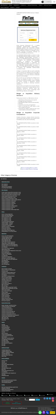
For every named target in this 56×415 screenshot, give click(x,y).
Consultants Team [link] (9, 398)
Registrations (16, 5)
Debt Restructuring (5, 318)
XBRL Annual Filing (5, 284)
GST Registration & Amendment (7, 339)
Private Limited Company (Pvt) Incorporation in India (11, 192)
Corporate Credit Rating (6, 390)
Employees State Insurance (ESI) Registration (10, 245)
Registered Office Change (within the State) (9, 288)
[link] (8, 399)
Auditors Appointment (6, 295)
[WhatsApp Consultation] (40, 412)
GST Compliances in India (6, 217)
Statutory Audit (4, 360)
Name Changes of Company (7, 268)
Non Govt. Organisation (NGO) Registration (9, 259)
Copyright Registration (6, 353)
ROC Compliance (5, 184)
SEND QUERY (52, 412)
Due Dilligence (4, 274)
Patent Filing (4, 356)
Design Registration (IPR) (6, 240)
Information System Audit (6, 368)
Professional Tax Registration (7, 256)
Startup (10, 5)
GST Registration (5, 255)
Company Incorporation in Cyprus (8, 204)
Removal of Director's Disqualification (8, 269)
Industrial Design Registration (7, 354)
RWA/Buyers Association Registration (8, 258)
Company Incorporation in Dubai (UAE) (9, 200)
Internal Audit (4, 363)
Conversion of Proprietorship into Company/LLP (10, 315)
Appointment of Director (6, 293)
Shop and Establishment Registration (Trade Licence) (11, 250)
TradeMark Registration (6, 350)
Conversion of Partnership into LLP (8, 312)
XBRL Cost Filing (4, 285)
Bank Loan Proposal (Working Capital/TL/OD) (10, 387)
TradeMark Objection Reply (7, 351)
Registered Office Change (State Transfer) (9, 287)
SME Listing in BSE (5, 317)
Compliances (23, 5)
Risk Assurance (4, 366)
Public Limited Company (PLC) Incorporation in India (11, 193)
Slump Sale (4, 320)
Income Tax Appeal (5, 330)
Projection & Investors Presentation (8, 226)
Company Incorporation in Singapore (8, 202)
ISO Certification (5, 246)
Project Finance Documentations (7, 389)
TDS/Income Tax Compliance (7, 186)
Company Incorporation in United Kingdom (9, 205)
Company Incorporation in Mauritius (8, 207)
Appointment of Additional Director (8, 276)
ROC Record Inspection (6, 300)
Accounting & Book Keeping (7, 187)
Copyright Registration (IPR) (7, 238)
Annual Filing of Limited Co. (7, 283)
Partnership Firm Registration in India (8, 197)
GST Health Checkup (5, 341)
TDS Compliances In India (6, 219)
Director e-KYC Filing (5, 297)
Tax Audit (3, 331)
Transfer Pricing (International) (7, 335)
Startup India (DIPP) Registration (7, 215)
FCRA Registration (5, 260)
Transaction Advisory (5, 328)
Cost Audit (3, 374)
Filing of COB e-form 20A (6, 298)
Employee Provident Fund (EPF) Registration (10, 244)
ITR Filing (3, 324)
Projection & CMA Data (6, 388)
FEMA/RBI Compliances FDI (6, 279)
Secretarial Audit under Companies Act (9, 373)
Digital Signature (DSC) (6, 249)
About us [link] (3, 398)
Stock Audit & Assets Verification (7, 364)
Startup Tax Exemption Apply (7, 216)
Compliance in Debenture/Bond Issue (8, 272)
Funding (17, 7)
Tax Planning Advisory (6, 327)
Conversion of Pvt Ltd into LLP (7, 310)
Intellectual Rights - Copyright (7, 224)
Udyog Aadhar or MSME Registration (8, 243)
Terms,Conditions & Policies (31, 412)
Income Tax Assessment (6, 329)
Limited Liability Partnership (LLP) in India (9, 196)
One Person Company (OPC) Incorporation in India (11, 194)
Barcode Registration (5, 251)
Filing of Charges (5, 292)
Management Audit (5, 375)
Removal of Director (5, 294)
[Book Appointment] (43, 412)
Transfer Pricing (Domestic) (7, 334)
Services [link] (14, 398)
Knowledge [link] (4, 399)
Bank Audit (4, 369)
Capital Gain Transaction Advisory (8, 338)
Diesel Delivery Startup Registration (8, 230)
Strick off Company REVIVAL (7, 277)
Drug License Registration (6, 253)
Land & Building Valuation (6, 382)
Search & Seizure (5, 333)
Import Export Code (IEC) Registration (8, 242)
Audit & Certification (5, 7)
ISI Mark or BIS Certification (7, 254)
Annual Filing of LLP (5, 282)
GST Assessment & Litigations (7, 343)
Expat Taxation (4, 336)
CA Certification (4, 371)
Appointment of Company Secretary (8, 273)
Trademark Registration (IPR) (7, 237)
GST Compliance (5, 185)
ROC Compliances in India (6, 220)
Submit (32, 39)
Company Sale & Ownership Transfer (8, 316)
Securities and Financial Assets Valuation (9, 380)
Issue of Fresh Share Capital (7, 290)
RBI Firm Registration (5, 261)
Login (54, 1)
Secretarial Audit (5, 271)
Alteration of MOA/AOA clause (7, 299)
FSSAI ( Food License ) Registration (8, 248)
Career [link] (18, 398)
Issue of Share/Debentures (6, 307)
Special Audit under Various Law (8, 370)
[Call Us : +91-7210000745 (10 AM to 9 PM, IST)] (47, 412)
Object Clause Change (6, 289)
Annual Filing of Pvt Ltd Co (6, 281)
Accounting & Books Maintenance (8, 221)
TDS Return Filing (5, 325)
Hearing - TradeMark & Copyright (8, 352)
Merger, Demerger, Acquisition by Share (9, 305)
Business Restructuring (32, 5)
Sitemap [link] (11, 399)
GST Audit (3, 344)
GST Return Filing (5, 340)
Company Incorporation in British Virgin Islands (10, 209)
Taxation (40, 5)
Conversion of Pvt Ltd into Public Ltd (8, 311)
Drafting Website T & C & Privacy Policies (9, 231)
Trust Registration (5, 262)
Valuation (12, 7)
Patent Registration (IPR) (6, 239)
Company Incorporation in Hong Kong (8, 203)
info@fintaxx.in (22, 408)
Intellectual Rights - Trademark (7, 222)
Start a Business (4, 5)
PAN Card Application (6, 264)
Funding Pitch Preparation (6, 225)
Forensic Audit (4, 365)
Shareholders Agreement (6, 228)
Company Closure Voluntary (7, 278)
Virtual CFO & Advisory (6, 227)
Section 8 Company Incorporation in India (9, 198)
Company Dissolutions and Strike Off (8, 306)
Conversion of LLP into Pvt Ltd (7, 308)
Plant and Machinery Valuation (7, 381)
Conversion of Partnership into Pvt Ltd (9, 313)
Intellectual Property (48, 5)
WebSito (50, 410)
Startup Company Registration (7, 214)
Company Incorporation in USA (7, 208)
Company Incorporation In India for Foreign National (11, 199)
